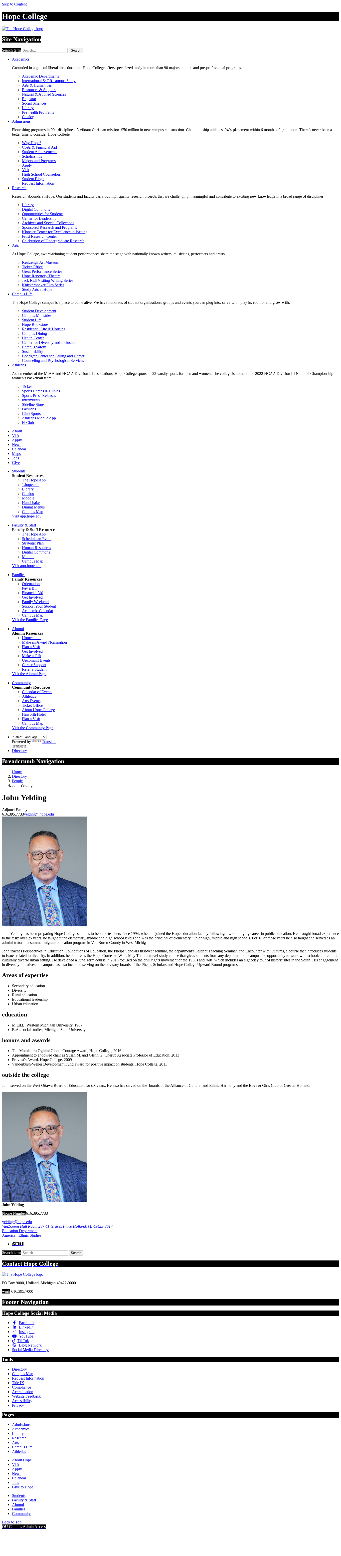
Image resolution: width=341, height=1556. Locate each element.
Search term (11, 50)
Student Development (39, 311)
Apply (27, 165)
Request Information (38, 183)
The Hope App (34, 480)
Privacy (18, 1405)
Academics (20, 59)
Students (18, 471)
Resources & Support (39, 90)
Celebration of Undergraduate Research (53, 241)
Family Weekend (35, 602)
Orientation (31, 584)
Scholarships (32, 156)
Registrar (29, 99)
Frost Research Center (39, 236)
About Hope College (38, 710)
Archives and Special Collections (48, 223)
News (16, 444)
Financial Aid (32, 593)
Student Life (31, 320)
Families (18, 575)
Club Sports (31, 413)
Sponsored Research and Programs (49, 227)
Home (17, 772)
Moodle (28, 498)
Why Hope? (31, 143)
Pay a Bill (29, 588)
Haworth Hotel (34, 714)
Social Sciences (34, 103)
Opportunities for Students (42, 214)
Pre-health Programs (38, 112)
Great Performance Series (42, 271)
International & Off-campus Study (49, 81)
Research (19, 188)
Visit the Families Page (30, 620)
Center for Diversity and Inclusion (49, 342)
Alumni (18, 629)
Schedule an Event (36, 539)
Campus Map (32, 511)
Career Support (34, 665)
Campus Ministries (36, 315)
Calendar (19, 449)
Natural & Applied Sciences (44, 94)
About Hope (22, 1460)
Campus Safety (34, 347)
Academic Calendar (37, 611)
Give (16, 462)
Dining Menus (33, 507)
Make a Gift (31, 656)
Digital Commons (36, 209)
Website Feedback (26, 1396)
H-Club (28, 422)
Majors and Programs (39, 161)
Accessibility (22, 1401)
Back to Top (11, 1522)
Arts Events (31, 701)
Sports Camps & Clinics (41, 391)
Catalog (28, 117)
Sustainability (32, 351)
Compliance (21, 1387)
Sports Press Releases (39, 395)
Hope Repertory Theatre (41, 276)
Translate (49, 741)
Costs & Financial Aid (39, 147)
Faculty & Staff (24, 525)
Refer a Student (34, 669)
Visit (25, 170)
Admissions (21, 121)
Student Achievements (39, 152)
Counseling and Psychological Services (53, 360)
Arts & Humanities (37, 85)
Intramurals (31, 400)
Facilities (29, 409)
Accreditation (22, 1392)
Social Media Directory (30, 1350)
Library (28, 108)
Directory (19, 750)
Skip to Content (14, 4)
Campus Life (22, 294)
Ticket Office (32, 267)
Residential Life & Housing (43, 329)
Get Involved (32, 597)
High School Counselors (41, 174)
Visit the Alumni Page (29, 674)
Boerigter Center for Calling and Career (53, 356)
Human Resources (36, 548)
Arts (15, 245)
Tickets (27, 386)
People (17, 781)
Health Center (33, 338)
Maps (16, 453)
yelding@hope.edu (39, 814)
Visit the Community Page (32, 728)
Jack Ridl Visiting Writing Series (47, 280)
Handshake (31, 502)
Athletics (19, 365)
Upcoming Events (36, 660)
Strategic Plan (33, 543)
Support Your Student (39, 606)
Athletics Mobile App (39, 418)
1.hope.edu (30, 484)
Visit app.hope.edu (26, 516)
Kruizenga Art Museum (40, 262)
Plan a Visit (31, 647)
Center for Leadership (39, 218)
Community (21, 683)
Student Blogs (33, 179)
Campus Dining (34, 333)
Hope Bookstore (35, 324)
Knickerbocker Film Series (43, 285)
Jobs (15, 458)
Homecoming (32, 638)
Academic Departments (40, 76)
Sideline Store (33, 404)
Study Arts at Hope (37, 289)
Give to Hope (22, 1487)
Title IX (18, 1383)
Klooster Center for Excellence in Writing (54, 232)
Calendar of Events (37, 692)
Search (76, 50)
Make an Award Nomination (44, 642)
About (17, 431)
